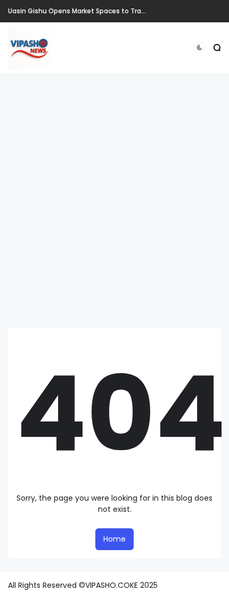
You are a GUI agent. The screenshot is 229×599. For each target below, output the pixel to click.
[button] (199, 47)
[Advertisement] (114, 200)
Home (114, 539)
